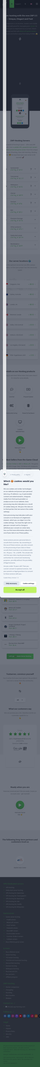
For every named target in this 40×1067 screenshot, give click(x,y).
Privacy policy (23, 533)
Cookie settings (28, 583)
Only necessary (11, 583)
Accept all (20, 590)
